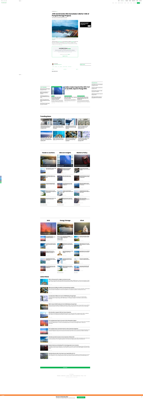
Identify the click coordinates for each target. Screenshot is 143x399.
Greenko (56, 66)
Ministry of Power (65, 66)
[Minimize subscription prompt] (141, 397)
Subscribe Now (81, 397)
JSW (58, 66)
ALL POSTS (65, 69)
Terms (85, 375)
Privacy (82, 375)
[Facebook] (1, 0)
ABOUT (137, 0)
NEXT (77, 69)
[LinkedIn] (6, 0)
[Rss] (3, 0)
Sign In (69, 54)
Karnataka (61, 66)
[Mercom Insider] (122, 0)
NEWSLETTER (133, 0)
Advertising (58, 375)
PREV (53, 69)
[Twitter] (4, 0)
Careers (71, 375)
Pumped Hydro (69, 66)
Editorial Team (63, 375)
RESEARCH (127, 0)
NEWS (119, 0)
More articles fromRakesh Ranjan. (58, 64)
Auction (53, 66)
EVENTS (130, 0)
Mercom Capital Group (76, 375)
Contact (67, 375)
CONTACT (140, 0)
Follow (53, 38)
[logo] (4, 3)
